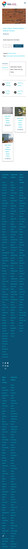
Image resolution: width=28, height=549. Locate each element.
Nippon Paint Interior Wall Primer (5, 538)
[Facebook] (3, 363)
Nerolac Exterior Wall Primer (22, 320)
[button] (3, 536)
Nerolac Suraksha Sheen (21, 299)
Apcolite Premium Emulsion (4, 190)
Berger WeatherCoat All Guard (14, 232)
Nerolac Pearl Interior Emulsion (22, 203)
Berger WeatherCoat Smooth (14, 255)
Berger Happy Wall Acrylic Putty (14, 292)
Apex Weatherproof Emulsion (5, 253)
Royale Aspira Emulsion (4, 234)
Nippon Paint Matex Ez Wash (5, 440)
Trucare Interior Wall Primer (5, 281)
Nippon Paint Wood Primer (5, 520)
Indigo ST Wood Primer (13, 518)
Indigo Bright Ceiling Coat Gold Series (14, 429)
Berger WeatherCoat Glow (14, 263)
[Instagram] (5, 365)
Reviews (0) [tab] (5, 67)
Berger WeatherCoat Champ (14, 271)
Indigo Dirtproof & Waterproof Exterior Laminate (13, 487)
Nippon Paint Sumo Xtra (5, 473)
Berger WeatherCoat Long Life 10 (14, 279)
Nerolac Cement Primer (21, 328)
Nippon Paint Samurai (4, 481)
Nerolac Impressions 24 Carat (22, 211)
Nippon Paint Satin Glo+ (5, 432)
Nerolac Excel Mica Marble (22, 255)
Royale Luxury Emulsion (4, 198)
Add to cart (18, 46)
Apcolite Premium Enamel (4, 325)
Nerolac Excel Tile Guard (21, 284)
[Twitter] (5, 363)
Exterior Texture (12, 53)
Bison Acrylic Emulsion (13, 185)
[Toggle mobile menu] (25, 3)
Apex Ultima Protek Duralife (5, 268)
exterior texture (13, 56)
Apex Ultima (5, 258)
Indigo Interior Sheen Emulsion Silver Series (14, 463)
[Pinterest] (3, 365)
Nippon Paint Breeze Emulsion (5, 390)
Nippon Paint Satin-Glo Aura (5, 424)
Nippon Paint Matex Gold (5, 447)
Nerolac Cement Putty (21, 307)
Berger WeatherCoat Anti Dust (14, 239)
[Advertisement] (14, 23)
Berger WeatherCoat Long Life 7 (14, 247)
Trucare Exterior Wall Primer (5, 289)
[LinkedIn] (7, 365)
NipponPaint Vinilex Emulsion (5, 398)
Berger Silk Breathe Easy (13, 213)
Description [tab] (5, 63)
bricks (7, 56)
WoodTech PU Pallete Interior (5, 344)
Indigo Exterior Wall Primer (14, 525)
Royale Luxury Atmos (4, 211)
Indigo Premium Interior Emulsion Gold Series (14, 450)
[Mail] (5, 368)
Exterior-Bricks (21, 56)
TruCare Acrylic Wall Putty (5, 307)
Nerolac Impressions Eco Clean (22, 219)
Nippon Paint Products (4, 380)
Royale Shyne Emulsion (4, 219)
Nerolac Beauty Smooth (21, 190)
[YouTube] (7, 363)
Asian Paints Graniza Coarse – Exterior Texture (20, 123)
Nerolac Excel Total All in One (22, 292)
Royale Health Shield (4, 226)
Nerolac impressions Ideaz (22, 226)
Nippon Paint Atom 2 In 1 (5, 406)
